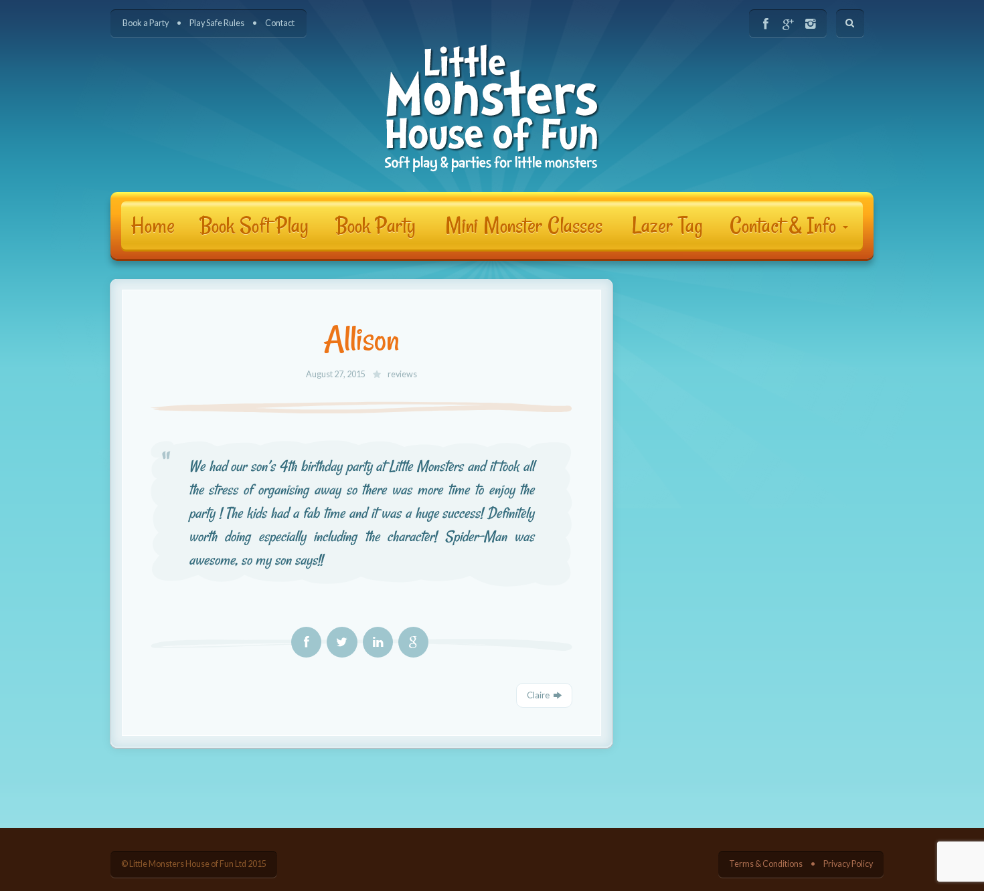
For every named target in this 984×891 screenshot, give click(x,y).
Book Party (375, 225)
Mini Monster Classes (523, 225)
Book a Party (145, 23)
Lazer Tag (667, 225)
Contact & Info (785, 225)
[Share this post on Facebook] (306, 642)
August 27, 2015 (336, 374)
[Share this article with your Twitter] (342, 642)
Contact (280, 23)
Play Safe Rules (216, 23)
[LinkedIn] (378, 642)
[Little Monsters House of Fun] (492, 108)
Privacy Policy (848, 864)
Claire (538, 695)
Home (153, 225)
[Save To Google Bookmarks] (413, 642)
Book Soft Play (254, 225)
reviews (402, 374)
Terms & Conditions (766, 864)
